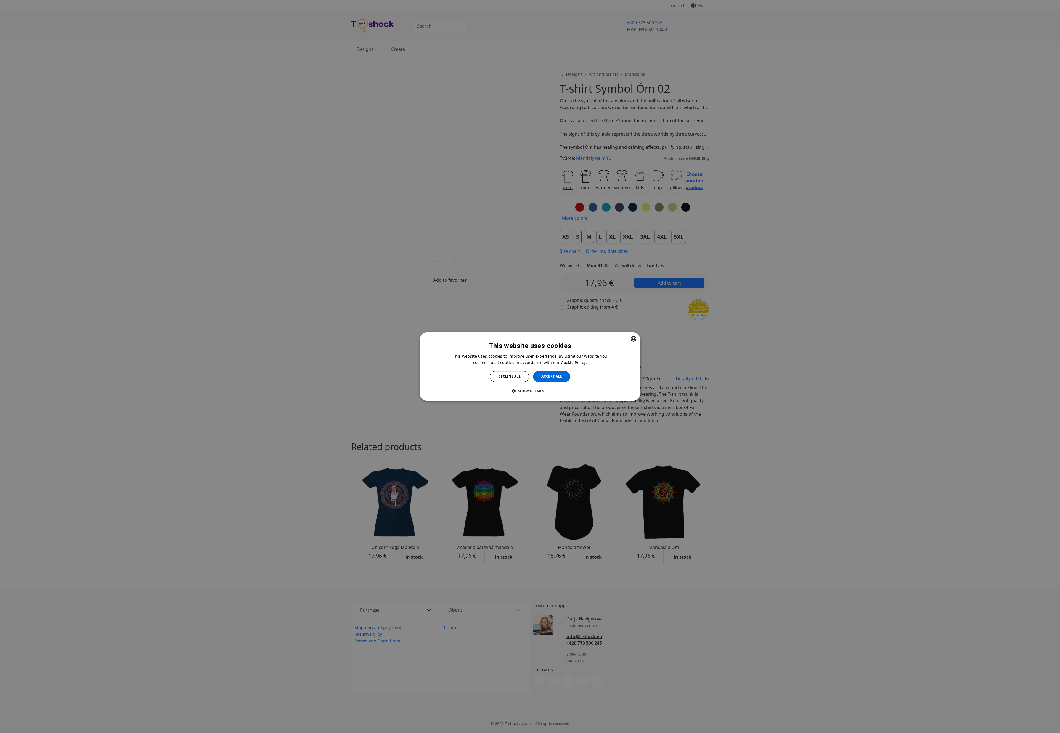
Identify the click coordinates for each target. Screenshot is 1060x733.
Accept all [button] (551, 376)
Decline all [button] (509, 376)
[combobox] (633, 339)
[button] (530, 390)
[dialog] (530, 366)
